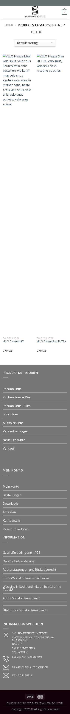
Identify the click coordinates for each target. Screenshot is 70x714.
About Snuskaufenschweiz (21, 598)
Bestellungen (12, 495)
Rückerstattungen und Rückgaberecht (29, 569)
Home (9, 25)
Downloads (10, 503)
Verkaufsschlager (15, 431)
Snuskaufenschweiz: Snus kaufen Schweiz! (35, 703)
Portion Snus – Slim (16, 406)
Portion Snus (12, 389)
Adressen (9, 512)
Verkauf (8, 448)
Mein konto (11, 486)
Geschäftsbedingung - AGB (22, 552)
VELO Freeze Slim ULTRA (51, 341)
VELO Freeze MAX (13, 341)
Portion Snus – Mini (17, 397)
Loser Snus (10, 414)
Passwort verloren (16, 529)
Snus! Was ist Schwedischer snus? (26, 578)
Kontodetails (12, 520)
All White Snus (13, 423)
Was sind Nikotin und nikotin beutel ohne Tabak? (32, 588)
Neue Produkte (14, 440)
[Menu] (5, 12)
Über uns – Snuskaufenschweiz (25, 610)
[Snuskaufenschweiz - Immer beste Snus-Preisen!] (35, 12)
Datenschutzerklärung (19, 561)
